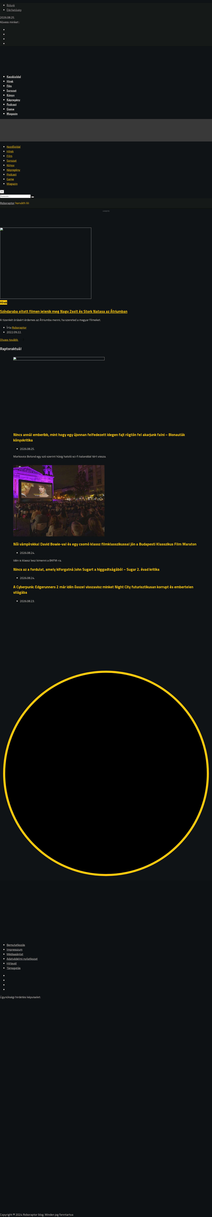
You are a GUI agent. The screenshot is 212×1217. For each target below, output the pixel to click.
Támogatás (14, 968)
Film (9, 86)
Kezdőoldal (14, 77)
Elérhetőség (14, 10)
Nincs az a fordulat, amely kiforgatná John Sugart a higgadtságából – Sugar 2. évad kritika (86, 569)
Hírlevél (12, 963)
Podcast (12, 104)
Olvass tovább (9, 340)
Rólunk (11, 5)
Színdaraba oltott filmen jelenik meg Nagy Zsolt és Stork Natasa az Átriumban (63, 311)
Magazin (12, 114)
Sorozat (11, 91)
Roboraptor (19, 327)
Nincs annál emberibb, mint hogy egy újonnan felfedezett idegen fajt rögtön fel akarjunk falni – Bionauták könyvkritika (99, 437)
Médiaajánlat (15, 954)
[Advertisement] (99, 631)
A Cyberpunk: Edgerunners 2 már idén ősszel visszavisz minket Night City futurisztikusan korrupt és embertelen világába (103, 589)
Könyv (11, 95)
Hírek (10, 81)
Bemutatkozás (16, 945)
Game (10, 109)
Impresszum (14, 949)
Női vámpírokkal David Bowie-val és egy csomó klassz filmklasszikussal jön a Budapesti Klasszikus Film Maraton (104, 544)
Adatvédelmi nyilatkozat (22, 959)
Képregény (13, 100)
